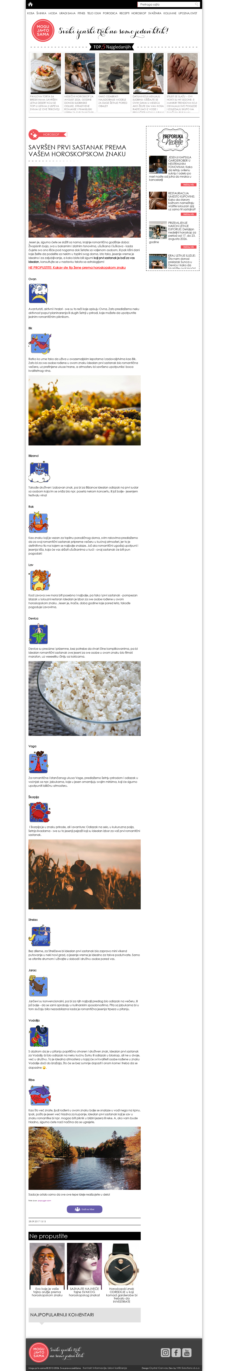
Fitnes (81, 13)
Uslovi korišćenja (117, 1367)
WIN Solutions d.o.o (188, 1367)
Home (30, 4)
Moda (52, 13)
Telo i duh (94, 13)
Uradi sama (67, 13)
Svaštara (154, 13)
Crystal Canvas (158, 1367)
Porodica (110, 13)
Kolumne (170, 13)
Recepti (124, 13)
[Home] (57, 1352)
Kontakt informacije (95, 1367)
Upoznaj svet (187, 13)
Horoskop (138, 13)
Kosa (30, 13)
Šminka (41, 13)
